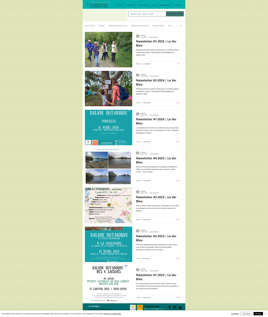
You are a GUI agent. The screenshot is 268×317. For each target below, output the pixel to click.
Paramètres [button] (235, 314)
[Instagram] (175, 307)
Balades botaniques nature (118, 26)
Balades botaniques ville (139, 26)
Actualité (102, 26)
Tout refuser (246, 314)
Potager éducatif (158, 26)
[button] (181, 26)
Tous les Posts (89, 26)
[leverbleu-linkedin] (180, 307)
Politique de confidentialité (112, 314)
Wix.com (111, 309)
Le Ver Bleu (94, 306)
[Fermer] (265, 313)
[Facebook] (169, 307)
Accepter (258, 314)
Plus (169, 26)
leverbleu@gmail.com (157, 309)
